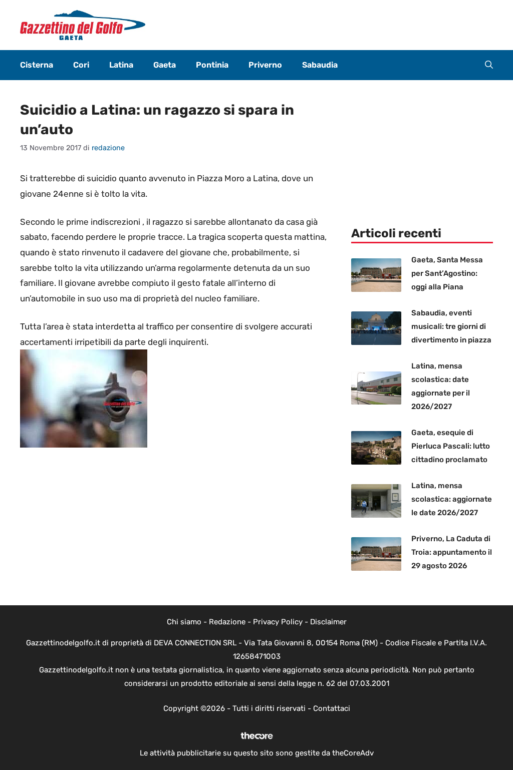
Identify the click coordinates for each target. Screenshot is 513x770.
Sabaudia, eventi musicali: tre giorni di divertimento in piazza (451, 326)
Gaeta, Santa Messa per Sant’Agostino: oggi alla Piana (447, 273)
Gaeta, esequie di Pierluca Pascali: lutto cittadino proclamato (450, 446)
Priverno (265, 65)
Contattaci (331, 708)
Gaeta (164, 65)
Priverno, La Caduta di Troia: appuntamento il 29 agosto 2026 (451, 552)
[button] (489, 65)
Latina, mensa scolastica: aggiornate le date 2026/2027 (451, 499)
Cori (81, 65)
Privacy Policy (278, 621)
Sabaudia (320, 65)
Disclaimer (328, 621)
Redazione (227, 621)
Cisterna (36, 65)
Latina (121, 65)
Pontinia (212, 65)
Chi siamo (184, 621)
